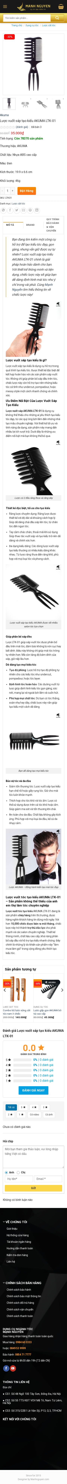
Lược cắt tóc (48, 25)
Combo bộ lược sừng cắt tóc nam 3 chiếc (16, 1012)
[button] (5, 6)
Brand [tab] (30, 224)
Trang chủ (17, 25)
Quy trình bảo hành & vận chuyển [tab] (52, 225)
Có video (34, 1114)
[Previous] (5, 997)
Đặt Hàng (27, 191)
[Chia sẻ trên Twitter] (17, 211)
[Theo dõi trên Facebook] (6, 1368)
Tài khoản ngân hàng (19, 1241)
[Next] (62, 997)
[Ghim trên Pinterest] (30, 211)
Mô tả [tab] (10, 224)
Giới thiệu (12, 1228)
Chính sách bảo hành (19, 1289)
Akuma (4, 115)
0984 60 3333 (24, 1342)
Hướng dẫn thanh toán (20, 1248)
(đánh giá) (22, 127)
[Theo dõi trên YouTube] (13, 1368)
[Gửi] (57, 18)
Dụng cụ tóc (32, 25)
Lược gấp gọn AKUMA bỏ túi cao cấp (47, 1012)
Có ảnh (49, 1114)
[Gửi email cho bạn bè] (23, 211)
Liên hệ (11, 1261)
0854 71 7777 (23, 1354)
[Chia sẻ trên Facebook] (10, 211)
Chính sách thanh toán (20, 1316)
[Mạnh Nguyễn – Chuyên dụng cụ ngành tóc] (33, 6)
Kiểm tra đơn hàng (17, 1255)
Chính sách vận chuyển (20, 1309)
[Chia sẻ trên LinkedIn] (37, 211)
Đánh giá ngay (33, 1090)
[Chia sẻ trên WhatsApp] (3, 211)
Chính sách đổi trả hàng (20, 1302)
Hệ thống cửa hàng (18, 1235)
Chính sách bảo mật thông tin (24, 1296)
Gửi (33, 1188)
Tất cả (11, 1107)
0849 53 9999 (18, 1348)
